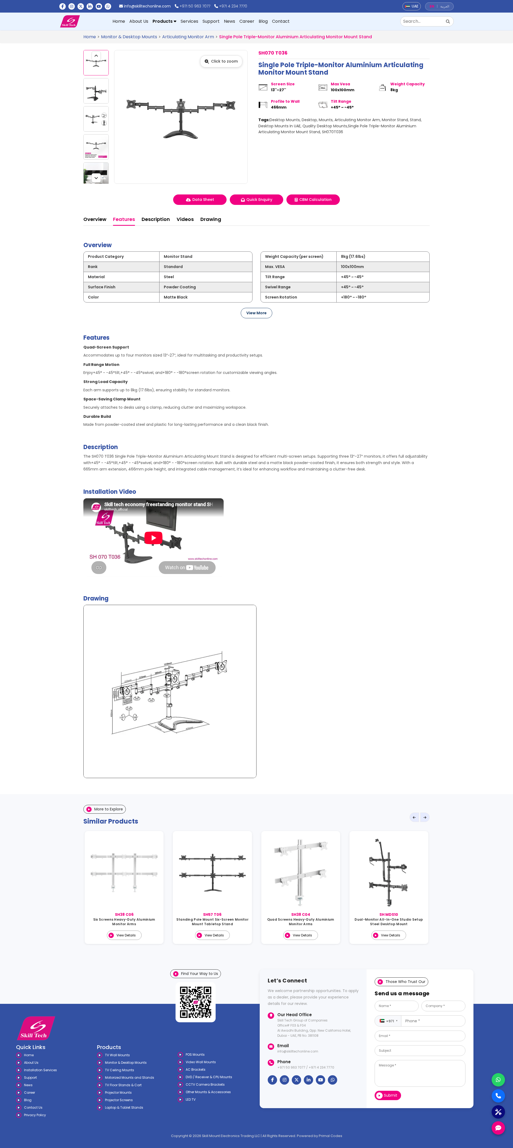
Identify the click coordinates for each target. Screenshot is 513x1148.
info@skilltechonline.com (147, 6)
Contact (281, 21)
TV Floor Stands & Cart (123, 1085)
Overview (94, 219)
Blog (263, 21)
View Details (126, 935)
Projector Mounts (118, 1092)
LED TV (191, 1099)
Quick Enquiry (259, 199)
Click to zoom (224, 61)
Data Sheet (203, 199)
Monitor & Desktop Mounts (129, 37)
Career (246, 21)
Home (118, 21)
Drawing (210, 219)
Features (124, 219)
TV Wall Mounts (117, 1055)
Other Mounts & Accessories (208, 1092)
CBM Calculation (315, 199)
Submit (390, 1095)
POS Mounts (195, 1054)
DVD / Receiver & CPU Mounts (209, 1077)
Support (211, 21)
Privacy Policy (35, 1115)
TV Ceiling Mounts (119, 1070)
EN (432, 6)
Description (156, 219)
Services (189, 21)
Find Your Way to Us (199, 973)
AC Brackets (195, 1069)
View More (256, 313)
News (229, 21)
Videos (185, 219)
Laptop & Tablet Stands (124, 1107)
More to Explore (108, 809)
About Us (138, 21)
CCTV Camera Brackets (205, 1084)
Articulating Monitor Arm (188, 37)
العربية (444, 6)
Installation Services (40, 1070)
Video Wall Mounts (201, 1062)
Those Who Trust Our (405, 981)
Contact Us (33, 1107)
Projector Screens (119, 1100)
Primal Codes (330, 1135)
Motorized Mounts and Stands (129, 1077)
